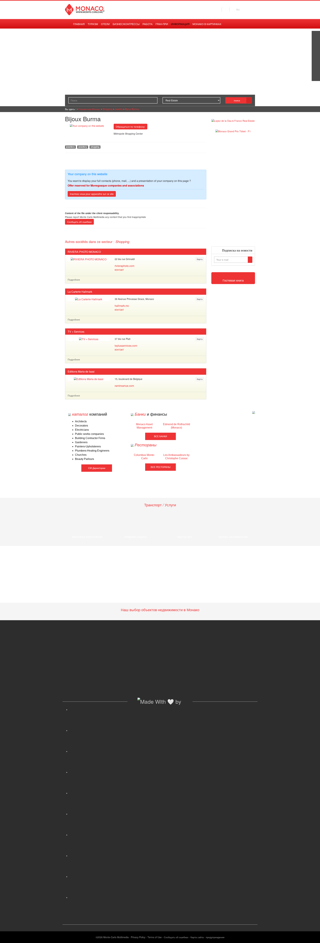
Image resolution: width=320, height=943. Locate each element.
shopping (95, 146)
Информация (180, 24)
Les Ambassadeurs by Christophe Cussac (176, 457)
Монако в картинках (206, 24)
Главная (79, 24)
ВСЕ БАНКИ (160, 436)
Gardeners (81, 442)
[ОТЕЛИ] (316, 68)
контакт (119, 270)
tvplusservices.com (126, 346)
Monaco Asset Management (144, 426)
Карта (199, 259)
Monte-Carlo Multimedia (116, 937)
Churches (80, 454)
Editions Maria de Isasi (81, 371)
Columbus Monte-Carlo (144, 457)
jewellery (82, 146)
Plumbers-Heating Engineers (92, 450)
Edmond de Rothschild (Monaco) (176, 426)
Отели (105, 24)
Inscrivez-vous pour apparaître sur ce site (92, 194)
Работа (147, 24)
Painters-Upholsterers (88, 446)
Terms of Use (155, 937)
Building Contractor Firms (90, 438)
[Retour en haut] (312, 936)
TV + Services (76, 331)
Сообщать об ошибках (79, 221)
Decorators (81, 425)
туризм (93, 24)
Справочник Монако (89, 109)
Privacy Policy (138, 937)
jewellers (70, 146)
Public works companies (89, 434)
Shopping (107, 109)
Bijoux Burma (132, 109)
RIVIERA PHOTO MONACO (84, 251)
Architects (81, 421)
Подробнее (74, 279)
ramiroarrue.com (124, 386)
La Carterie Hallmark (80, 291)
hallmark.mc (122, 306)
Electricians (82, 429)
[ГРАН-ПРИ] (316, 77)
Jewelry (119, 109)
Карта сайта (197, 937)
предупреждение (215, 937)
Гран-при (162, 24)
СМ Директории (96, 468)
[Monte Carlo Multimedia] (253, 412)
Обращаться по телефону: (130, 126)
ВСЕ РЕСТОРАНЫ (160, 467)
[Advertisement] (233, 190)
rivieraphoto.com (124, 266)
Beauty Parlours (84, 459)
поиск (237, 100)
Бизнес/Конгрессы (126, 24)
